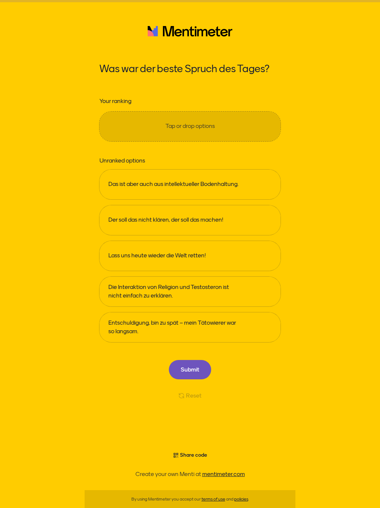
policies (241, 499)
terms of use (213, 499)
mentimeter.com (223, 474)
